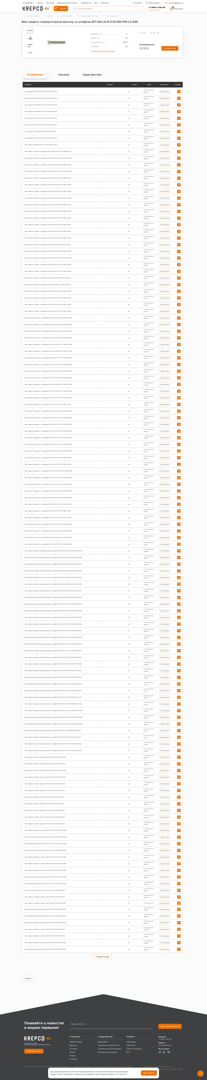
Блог (96, 3)
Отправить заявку (34, 1051)
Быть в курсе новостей (170, 1026)
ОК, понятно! (149, 1073)
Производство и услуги (67, 3)
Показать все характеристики (102, 51)
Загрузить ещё (102, 957)
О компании (28, 3)
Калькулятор (86, 3)
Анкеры (28, 978)
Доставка (50, 3)
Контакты (105, 3)
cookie (53, 1074)
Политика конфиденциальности (157, 1066)
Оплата (40, 3)
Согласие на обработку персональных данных (163, 1069)
